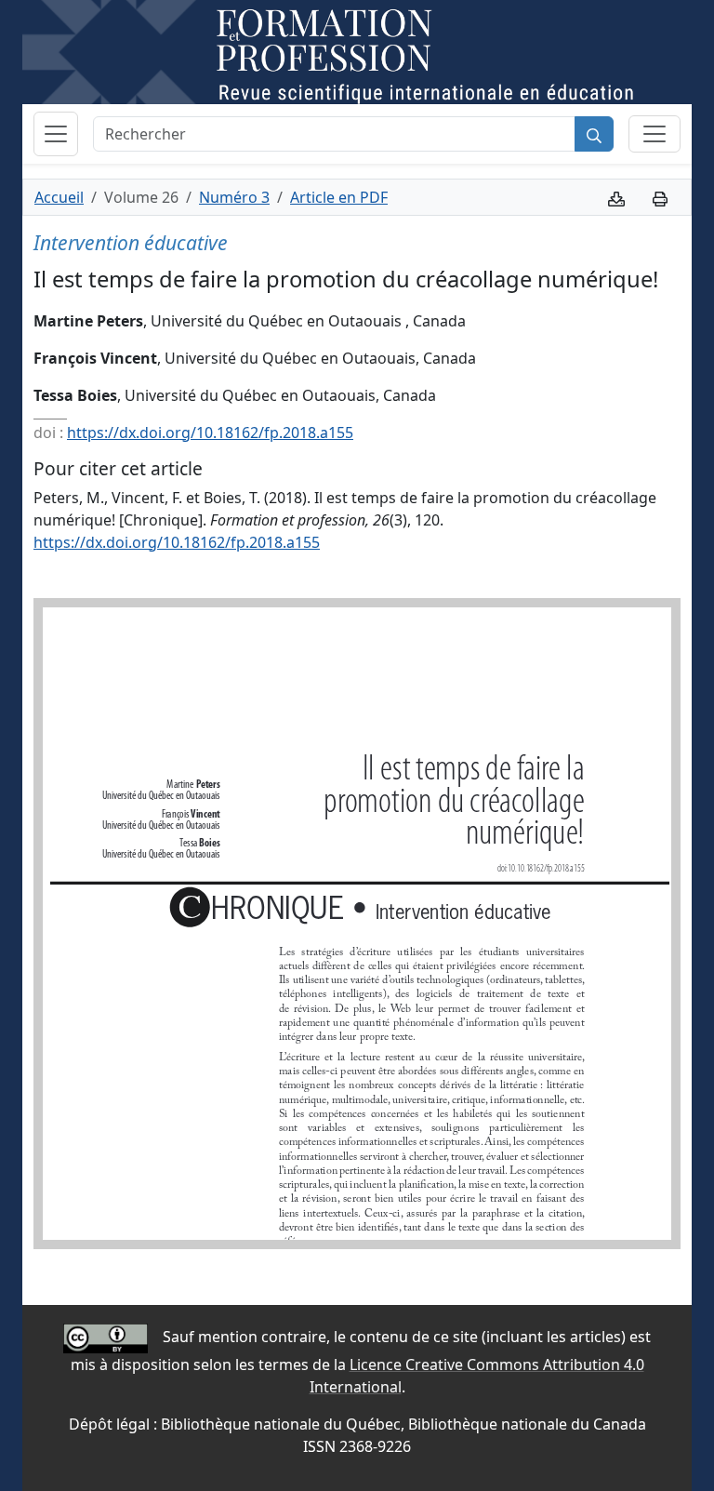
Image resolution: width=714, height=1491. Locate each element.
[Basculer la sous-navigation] (654, 134)
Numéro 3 (234, 197)
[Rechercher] (594, 134)
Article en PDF (339, 197)
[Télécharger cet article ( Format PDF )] (616, 197)
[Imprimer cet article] (660, 197)
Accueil (59, 197)
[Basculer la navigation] (55, 134)
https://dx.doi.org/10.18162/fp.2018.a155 (210, 432)
